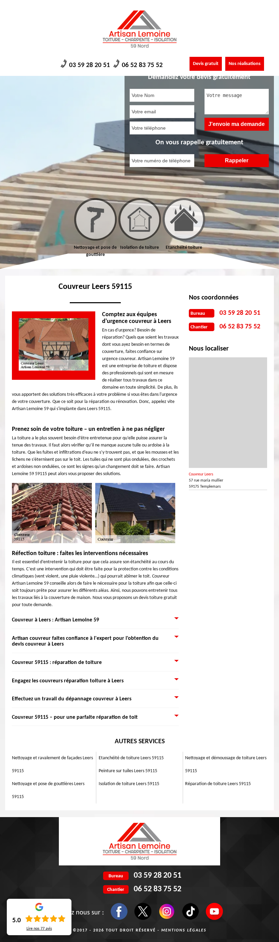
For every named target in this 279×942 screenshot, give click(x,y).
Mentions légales (184, 930)
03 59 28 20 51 (89, 65)
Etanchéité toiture (184, 247)
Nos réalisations (245, 63)
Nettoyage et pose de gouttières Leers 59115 (48, 790)
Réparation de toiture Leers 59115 (218, 783)
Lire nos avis (39, 929)
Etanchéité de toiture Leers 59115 (131, 758)
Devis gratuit (205, 63)
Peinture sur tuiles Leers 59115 (128, 771)
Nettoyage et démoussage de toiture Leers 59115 (225, 765)
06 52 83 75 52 (142, 65)
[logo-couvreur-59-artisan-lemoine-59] (139, 29)
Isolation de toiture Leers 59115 (129, 783)
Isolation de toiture (139, 247)
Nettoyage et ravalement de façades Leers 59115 (52, 765)
